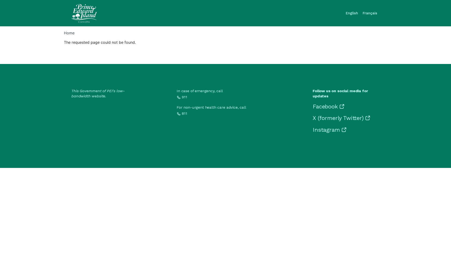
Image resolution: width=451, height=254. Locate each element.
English (352, 13)
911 (184, 97)
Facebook (325, 106)
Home (69, 33)
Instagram (326, 130)
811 (184, 113)
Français (370, 13)
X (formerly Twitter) (338, 118)
